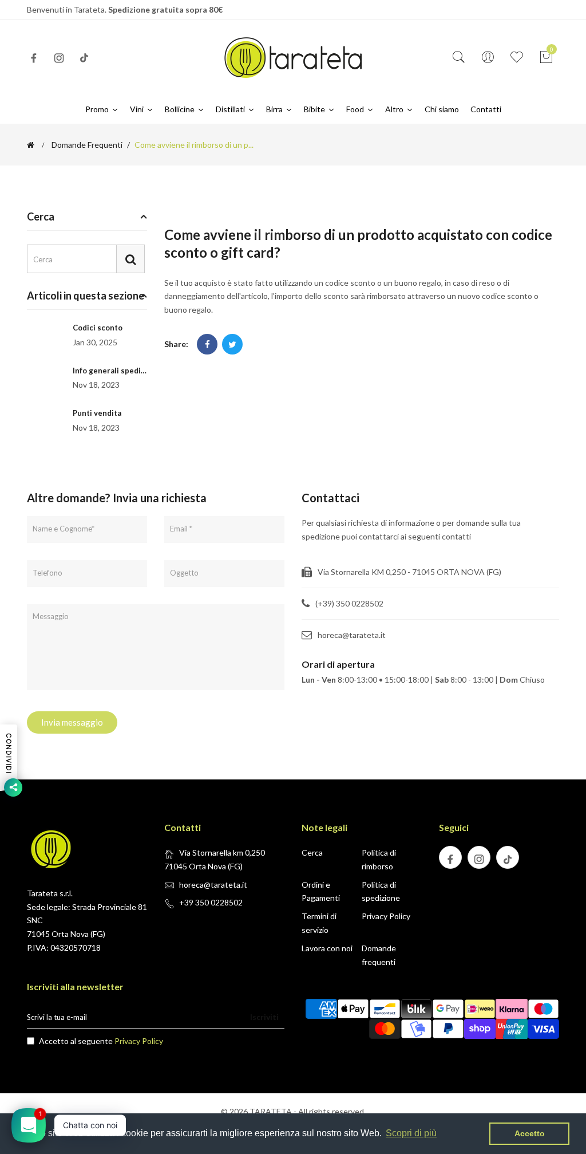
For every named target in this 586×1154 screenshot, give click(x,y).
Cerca (312, 852)
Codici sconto (97, 327)
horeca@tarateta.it (213, 884)
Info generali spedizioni (116, 370)
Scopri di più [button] (411, 1133)
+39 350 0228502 (211, 902)
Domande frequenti (87, 145)
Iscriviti (264, 1017)
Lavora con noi (327, 948)
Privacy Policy (386, 916)
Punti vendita (97, 413)
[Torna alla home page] (30, 145)
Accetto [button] (529, 1133)
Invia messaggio (72, 722)
